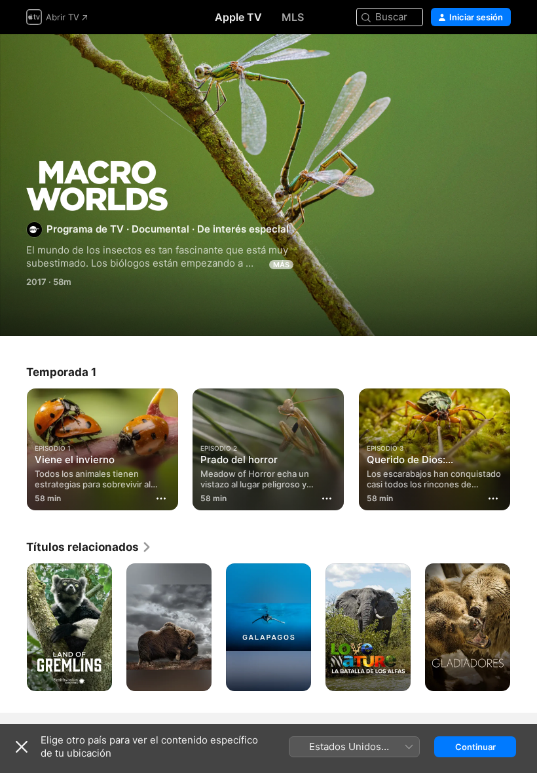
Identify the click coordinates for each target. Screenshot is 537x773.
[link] (89, 547)
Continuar (475, 747)
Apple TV (238, 17)
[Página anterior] (13, 628)
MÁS (281, 264)
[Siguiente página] (524, 628)
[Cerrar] (22, 747)
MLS (293, 17)
